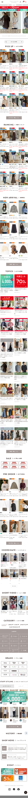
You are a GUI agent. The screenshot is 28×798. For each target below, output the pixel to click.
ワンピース (24, 636)
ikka (4, 702)
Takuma (5, 703)
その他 (24, 650)
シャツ (24, 641)
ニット (6, 641)
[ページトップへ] (25, 792)
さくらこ (15, 703)
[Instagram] (9, 789)
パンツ (6, 645)
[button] (2, 23)
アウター (15, 636)
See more (14, 586)
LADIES (14, 631)
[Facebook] (18, 789)
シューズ (6, 650)
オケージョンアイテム (5, 636)
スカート (15, 645)
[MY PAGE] (20, 2)
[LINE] (14, 789)
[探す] (25, 2)
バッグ (24, 645)
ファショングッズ (15, 650)
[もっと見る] (14, 726)
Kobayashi (15, 720)
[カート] (23, 2)
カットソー (15, 641)
